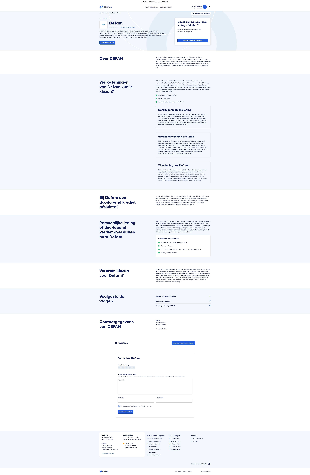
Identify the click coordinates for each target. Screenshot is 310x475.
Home (101, 13)
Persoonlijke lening (166, 7)
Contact (184, 471)
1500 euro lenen (175, 449)
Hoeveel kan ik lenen (154, 455)
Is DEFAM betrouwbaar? (163, 301)
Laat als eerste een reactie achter (183, 343)
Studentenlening (153, 446)
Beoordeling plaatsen (125, 411)
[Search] (192, 7)
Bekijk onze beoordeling (127, 27)
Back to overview (105, 19)
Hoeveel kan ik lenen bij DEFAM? (166, 296)
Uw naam (121, 397)
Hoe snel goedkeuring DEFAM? (165, 306)
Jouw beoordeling (123, 365)
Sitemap (194, 441)
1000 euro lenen (175, 446)
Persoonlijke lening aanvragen (192, 40)
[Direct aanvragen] (103, 24)
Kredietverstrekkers (110, 13)
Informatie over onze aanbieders (201, 13)
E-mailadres (159, 397)
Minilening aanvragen (151, 7)
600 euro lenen (175, 444)
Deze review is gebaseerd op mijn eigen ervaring (137, 406)
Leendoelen (151, 452)
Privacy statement (197, 438)
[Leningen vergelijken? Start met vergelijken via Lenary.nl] (112, 7)
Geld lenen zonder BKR (155, 438)
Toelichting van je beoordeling (127, 374)
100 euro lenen (174, 438)
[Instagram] (209, 464)
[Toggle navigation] (209, 7)
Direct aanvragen (106, 42)
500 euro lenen (175, 441)
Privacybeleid (178, 471)
